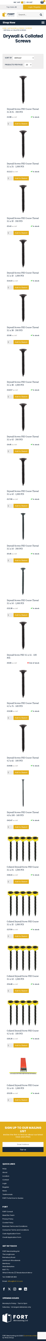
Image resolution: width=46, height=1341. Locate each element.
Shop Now (9, 22)
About (4, 1172)
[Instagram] (14, 1289)
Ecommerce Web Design (33, 1336)
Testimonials (7, 1194)
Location (5, 1176)
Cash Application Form (11, 1233)
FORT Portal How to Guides (12, 1198)
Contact (5, 1180)
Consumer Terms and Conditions (15, 1230)
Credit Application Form (11, 1237)
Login (4, 1183)
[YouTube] (20, 1289)
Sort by (8, 58)
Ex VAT (30, 2)
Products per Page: (14, 65)
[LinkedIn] (25, 1289)
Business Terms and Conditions (14, 1226)
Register (5, 1187)
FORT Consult (7, 1211)
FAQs (4, 1169)
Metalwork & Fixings (16, 28)
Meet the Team (8, 1215)
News (4, 1191)
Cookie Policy (7, 1222)
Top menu (11, 7)
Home (4, 28)
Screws (29, 28)
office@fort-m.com (15, 1281)
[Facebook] (3, 1289)
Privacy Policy (7, 1219)
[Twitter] (9, 1289)
